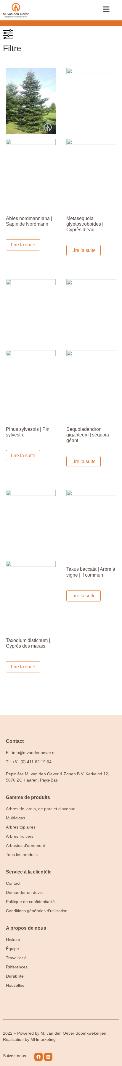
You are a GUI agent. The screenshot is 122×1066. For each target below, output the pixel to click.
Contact (15, 741)
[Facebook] (38, 1057)
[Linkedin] (48, 1057)
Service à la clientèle (29, 871)
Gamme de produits (28, 797)
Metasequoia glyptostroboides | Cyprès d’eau (84, 224)
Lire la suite (23, 244)
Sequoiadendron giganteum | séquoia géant (87, 435)
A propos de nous (26, 928)
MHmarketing (43, 1039)
